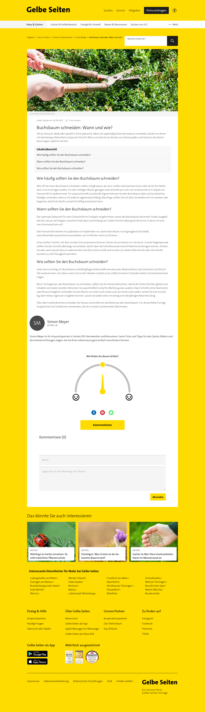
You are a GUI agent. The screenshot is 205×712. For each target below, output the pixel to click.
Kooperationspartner (115, 618)
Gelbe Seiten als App (76, 623)
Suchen (108, 10)
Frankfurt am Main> (118, 578)
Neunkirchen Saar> (155, 585)
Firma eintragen (156, 10)
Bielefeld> (112, 593)
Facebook (147, 623)
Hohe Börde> (37, 589)
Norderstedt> (152, 593)
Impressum (33, 681)
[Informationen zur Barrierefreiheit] (174, 10)
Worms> (35, 593)
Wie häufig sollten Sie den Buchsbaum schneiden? (64, 155)
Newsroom (71, 618)
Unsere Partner (114, 611)
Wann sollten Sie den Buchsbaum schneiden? (61, 161)
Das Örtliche (110, 628)
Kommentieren (102, 425)
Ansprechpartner (36, 618)
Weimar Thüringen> (156, 582)
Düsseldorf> (113, 589)
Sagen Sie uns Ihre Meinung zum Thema (63, 471)
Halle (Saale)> (75, 582)
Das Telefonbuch (113, 623)
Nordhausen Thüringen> (120, 585)
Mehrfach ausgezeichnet (82, 645)
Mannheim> (113, 582)
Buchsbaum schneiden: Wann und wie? (105, 37)
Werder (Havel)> (77, 578)
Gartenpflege (81, 37)
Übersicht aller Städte (39, 628)
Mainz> (72, 589)
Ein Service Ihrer (155, 691)
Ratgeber (134, 10)
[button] (108, 10)
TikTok (145, 634)
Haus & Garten (43, 37)
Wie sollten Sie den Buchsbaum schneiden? (60, 168)
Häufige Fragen (35, 623)
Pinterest (147, 628)
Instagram (147, 618)
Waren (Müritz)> (154, 589)
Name (45, 460)
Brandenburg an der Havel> (45, 585)
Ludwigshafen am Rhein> (44, 578)
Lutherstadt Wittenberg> (82, 593)
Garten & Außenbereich (63, 37)
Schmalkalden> (153, 578)
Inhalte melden (124, 681)
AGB (109, 681)
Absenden (158, 497)
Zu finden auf (151, 611)
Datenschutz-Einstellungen (88, 681)
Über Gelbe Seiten (77, 611)
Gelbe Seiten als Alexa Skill (79, 634)
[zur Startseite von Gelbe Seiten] (160, 682)
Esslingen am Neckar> (42, 582)
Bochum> (73, 585)
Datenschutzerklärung (56, 681)
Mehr (173, 25)
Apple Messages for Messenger (82, 628)
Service (120, 10)
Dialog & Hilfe (36, 611)
